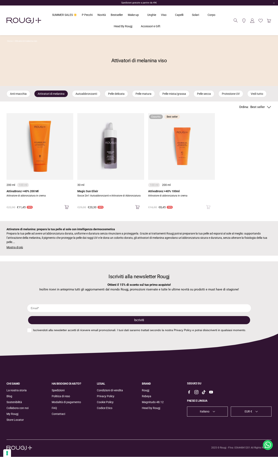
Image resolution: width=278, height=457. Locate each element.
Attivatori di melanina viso (26, 41)
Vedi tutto (257, 93)
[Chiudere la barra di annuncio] (274, 3)
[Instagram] (196, 392)
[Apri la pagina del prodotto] (40, 146)
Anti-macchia (18, 93)
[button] (236, 20)
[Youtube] (211, 392)
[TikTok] (204, 392)
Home (10, 41)
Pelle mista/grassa (174, 93)
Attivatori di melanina (51, 93)
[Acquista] (66, 207)
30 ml (80, 185)
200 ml (11, 185)
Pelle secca (204, 93)
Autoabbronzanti (86, 93)
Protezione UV (231, 93)
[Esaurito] (208, 207)
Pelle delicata (116, 93)
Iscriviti (139, 320)
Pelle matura (143, 93)
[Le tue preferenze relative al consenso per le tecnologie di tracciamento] (7, 453)
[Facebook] (189, 392)
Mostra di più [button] (15, 247)
